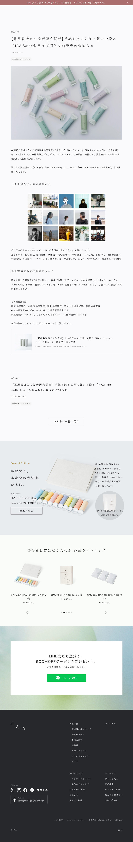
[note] (42, 790)
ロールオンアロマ (80, 756)
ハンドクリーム (79, 751)
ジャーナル (110, 724)
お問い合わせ (111, 800)
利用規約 (118, 820)
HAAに (76, 773)
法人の (113, 795)
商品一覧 (73, 724)
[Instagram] (19, 790)
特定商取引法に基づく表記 (100, 820)
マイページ (110, 773)
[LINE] (31, 790)
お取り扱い (77, 789)
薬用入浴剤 (77, 740)
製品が (80, 784)
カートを (111, 779)
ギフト (75, 761)
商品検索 (109, 784)
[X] (12, 790)
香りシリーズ (78, 734)
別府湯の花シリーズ (81, 729)
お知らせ (73, 795)
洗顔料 (75, 745)
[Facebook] (25, 790)
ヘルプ (112, 789)
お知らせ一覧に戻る (66, 421)
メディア (75, 800)
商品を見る (26, 511)
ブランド (81, 779)
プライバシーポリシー (75, 820)
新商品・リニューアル (21, 59)
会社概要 (59, 820)
